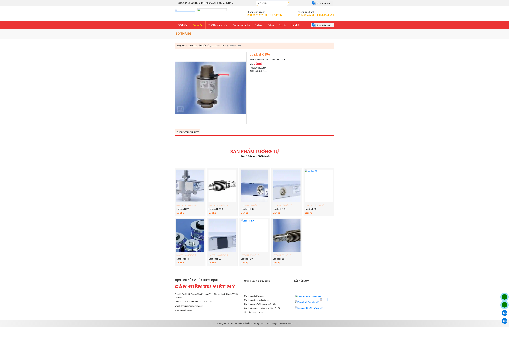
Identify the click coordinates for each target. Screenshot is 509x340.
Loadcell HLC (247, 209)
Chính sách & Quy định (254, 296)
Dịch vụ (258, 25)
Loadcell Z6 (278, 259)
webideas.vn (287, 323)
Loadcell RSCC (216, 209)
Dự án (271, 25)
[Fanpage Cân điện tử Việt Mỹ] (309, 308)
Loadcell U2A (182, 209)
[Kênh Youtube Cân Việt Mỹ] (308, 296)
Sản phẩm (198, 25)
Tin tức (282, 25)
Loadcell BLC (215, 259)
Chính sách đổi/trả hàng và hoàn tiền (260, 304)
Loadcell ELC (279, 209)
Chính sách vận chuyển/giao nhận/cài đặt (262, 308)
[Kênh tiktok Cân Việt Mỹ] (307, 302)
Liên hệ (295, 25)
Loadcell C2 (311, 209)
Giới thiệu (183, 25)
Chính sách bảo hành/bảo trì (256, 300)
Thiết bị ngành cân (217, 25)
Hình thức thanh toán (253, 312)
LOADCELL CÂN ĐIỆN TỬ (186, 206)
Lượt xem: (275, 59)
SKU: (252, 59)
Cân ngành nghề (241, 25)
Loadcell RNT (182, 259)
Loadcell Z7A (247, 259)
